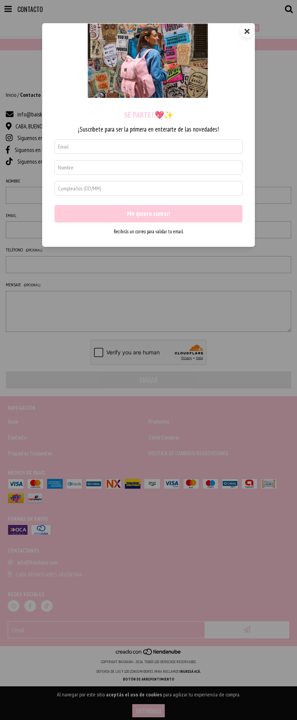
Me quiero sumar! (148, 213)
